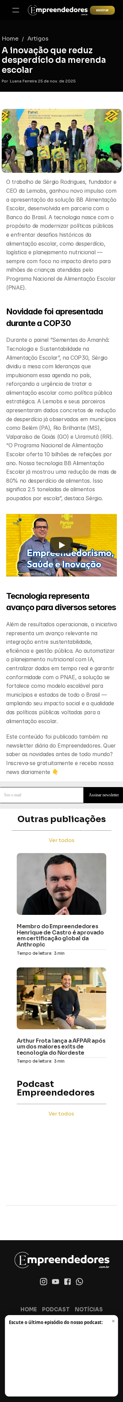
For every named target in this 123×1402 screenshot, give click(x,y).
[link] (57, 10)
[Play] (61, 545)
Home (10, 38)
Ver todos (61, 840)
